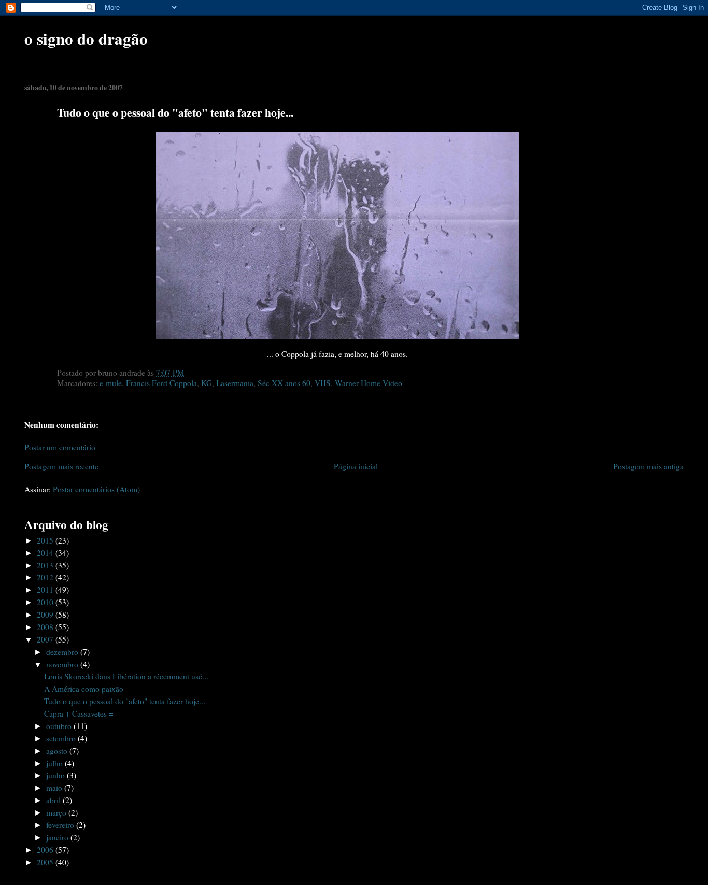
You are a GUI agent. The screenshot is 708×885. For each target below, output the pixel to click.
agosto (57, 751)
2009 (46, 614)
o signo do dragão (86, 38)
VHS (323, 383)
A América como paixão (83, 688)
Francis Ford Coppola (161, 383)
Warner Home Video (368, 383)
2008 (46, 627)
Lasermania (234, 383)
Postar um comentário (59, 447)
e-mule (111, 383)
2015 (46, 540)
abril (54, 800)
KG (206, 383)
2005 (46, 862)
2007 (46, 639)
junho (56, 775)
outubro (60, 726)
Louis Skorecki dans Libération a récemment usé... (126, 676)
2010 (46, 602)
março (57, 812)
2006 (46, 850)
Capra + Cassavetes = (79, 713)
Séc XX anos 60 (284, 383)
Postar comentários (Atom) (96, 489)
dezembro (63, 652)
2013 (46, 565)
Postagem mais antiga (648, 466)
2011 (46, 589)
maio (55, 787)
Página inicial (356, 466)
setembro (62, 738)
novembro (63, 664)
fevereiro (61, 825)
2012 (46, 577)
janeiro (58, 837)
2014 (46, 553)
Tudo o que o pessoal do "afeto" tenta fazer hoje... (124, 701)
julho (55, 763)
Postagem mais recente (61, 466)
